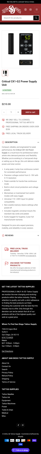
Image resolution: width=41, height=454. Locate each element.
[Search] (36, 18)
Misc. (4, 416)
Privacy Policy (7, 373)
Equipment (6, 400)
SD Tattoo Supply (14, 434)
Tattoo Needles (8, 394)
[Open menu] (36, 9)
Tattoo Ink (6, 397)
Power (4, 407)
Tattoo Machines (8, 403)
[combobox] (20, 18)
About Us (5, 363)
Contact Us (6, 366)
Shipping (5, 379)
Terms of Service (8, 382)
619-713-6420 (7, 337)
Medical (5, 413)
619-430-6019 (31, 256)
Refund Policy (7, 376)
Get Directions (7, 351)
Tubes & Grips (7, 410)
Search (4, 369)
